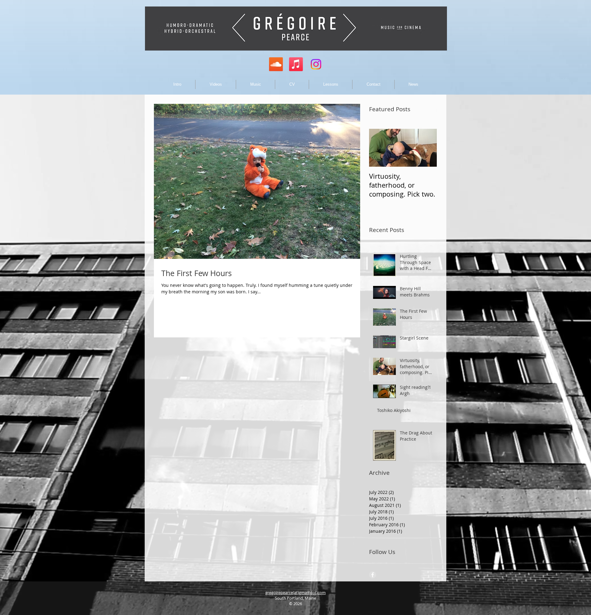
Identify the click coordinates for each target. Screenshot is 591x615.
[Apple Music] (296, 64)
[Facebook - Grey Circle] (372, 574)
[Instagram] (316, 64)
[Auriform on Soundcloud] (276, 64)
